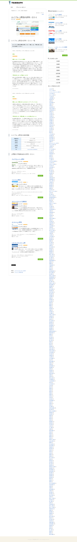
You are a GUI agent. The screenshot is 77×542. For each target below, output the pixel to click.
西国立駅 (51, 460)
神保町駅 (51, 412)
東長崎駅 (51, 328)
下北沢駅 (51, 114)
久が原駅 (51, 128)
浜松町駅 (51, 370)
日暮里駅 (51, 295)
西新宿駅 (51, 468)
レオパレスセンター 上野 (18, 242)
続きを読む (40, 175)
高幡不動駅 (51, 522)
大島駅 (50, 216)
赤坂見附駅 (51, 484)
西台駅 (50, 459)
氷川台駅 (51, 353)
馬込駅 (50, 514)
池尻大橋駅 (51, 361)
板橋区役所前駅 (52, 331)
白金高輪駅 (51, 400)
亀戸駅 (50, 131)
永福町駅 (51, 355)
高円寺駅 (51, 519)
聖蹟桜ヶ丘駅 (51, 439)
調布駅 (50, 480)
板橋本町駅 (51, 332)
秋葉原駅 (51, 421)
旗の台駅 (51, 293)
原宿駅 (50, 188)
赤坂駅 (50, 486)
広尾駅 (50, 245)
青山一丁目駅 (51, 507)
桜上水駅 (51, 337)
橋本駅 (50, 344)
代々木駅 (51, 150)
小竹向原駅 (51, 236)
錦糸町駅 (51, 499)
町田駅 (58, 79)
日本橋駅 (51, 296)
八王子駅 (58, 82)
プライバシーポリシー (21, 7)
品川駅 (50, 192)
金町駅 (50, 496)
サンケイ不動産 (58, 38)
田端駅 (50, 392)
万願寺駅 (51, 99)
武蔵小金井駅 (51, 350)
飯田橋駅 (51, 511)
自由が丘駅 (51, 441)
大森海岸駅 (51, 222)
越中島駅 (51, 492)
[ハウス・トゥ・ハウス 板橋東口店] (52, 51)
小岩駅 (50, 233)
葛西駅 (50, 454)
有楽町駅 (51, 308)
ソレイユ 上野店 (16, 179)
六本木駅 (51, 165)
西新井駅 (51, 465)
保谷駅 (50, 156)
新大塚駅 (51, 274)
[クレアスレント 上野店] (15, 166)
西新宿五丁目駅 (52, 466)
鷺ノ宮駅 (51, 529)
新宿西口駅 (51, 278)
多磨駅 (50, 204)
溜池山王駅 (51, 377)
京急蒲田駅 (51, 137)
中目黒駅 (51, 123)
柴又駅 (50, 335)
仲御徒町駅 (51, 153)
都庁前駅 (51, 493)
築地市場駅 (51, 430)
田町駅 (50, 391)
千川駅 (50, 176)
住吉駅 (50, 155)
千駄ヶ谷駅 (51, 180)
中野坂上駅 (51, 125)
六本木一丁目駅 (52, 164)
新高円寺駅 (51, 292)
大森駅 (50, 224)
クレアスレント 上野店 (18, 159)
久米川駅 (51, 129)
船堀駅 (50, 442)
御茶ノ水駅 (51, 254)
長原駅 (50, 502)
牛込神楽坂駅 (51, 380)
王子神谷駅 (51, 383)
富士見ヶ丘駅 (51, 230)
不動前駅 (51, 119)
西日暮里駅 (51, 469)
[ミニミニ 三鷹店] (52, 35)
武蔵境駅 (51, 346)
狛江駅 (50, 382)
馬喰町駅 (51, 513)
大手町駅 (51, 221)
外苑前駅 (51, 201)
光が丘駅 (51, 158)
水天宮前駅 (51, 352)
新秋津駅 (51, 290)
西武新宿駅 (51, 471)
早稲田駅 (51, 299)
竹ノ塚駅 (51, 427)
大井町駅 (51, 207)
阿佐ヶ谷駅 (51, 505)
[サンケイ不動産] (52, 43)
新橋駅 (50, 287)
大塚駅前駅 (51, 212)
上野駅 (43, 14)
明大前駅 (51, 301)
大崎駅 (50, 219)
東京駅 (50, 319)
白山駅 (50, 397)
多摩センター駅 (52, 203)
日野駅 (50, 298)
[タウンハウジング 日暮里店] (15, 208)
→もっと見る (65, 55)
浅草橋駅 (51, 367)
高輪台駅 (51, 525)
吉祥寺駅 (58, 73)
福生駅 (50, 418)
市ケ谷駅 (51, 242)
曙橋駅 (50, 305)
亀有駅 (50, 132)
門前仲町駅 (51, 504)
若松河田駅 (51, 445)
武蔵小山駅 (51, 347)
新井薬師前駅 (51, 271)
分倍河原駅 (51, 167)
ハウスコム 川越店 (59, 22)
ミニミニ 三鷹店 (58, 30)
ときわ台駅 (51, 93)
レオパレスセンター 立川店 (20, 270)
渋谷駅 (58, 61)
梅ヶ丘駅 (51, 340)
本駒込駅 (51, 316)
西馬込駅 (51, 477)
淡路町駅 (51, 371)
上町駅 (50, 105)
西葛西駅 (51, 475)
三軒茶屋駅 (51, 102)
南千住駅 (51, 183)
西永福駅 (51, 472)
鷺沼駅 (50, 531)
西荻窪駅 (51, 474)
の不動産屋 (24, 10)
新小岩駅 (51, 281)
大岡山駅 (51, 215)
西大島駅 (51, 462)
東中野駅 (51, 317)
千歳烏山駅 (51, 177)
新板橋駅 (51, 286)
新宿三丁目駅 (51, 275)
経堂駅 (50, 433)
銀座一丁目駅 (51, 498)
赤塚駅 (50, 487)
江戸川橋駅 (51, 358)
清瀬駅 (50, 374)
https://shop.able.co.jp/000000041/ (32, 149)
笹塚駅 (50, 429)
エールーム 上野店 (17, 222)
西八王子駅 (51, 457)
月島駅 (50, 307)
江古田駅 (51, 356)
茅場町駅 (51, 447)
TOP (12, 7)
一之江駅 (51, 96)
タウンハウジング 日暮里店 (19, 201)
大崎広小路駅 (51, 218)
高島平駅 (51, 520)
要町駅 (50, 478)
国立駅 (50, 200)
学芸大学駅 (51, 228)
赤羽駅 (50, 490)
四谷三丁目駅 (51, 195)
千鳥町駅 (51, 182)
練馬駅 (50, 436)
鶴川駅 (50, 528)
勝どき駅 (51, 170)
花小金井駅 (51, 444)
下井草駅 (51, 113)
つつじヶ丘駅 (51, 90)
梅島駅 (50, 341)
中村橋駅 (51, 120)
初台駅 (50, 168)
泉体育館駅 (51, 365)
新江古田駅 (51, 289)
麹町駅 (50, 532)
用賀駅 (50, 388)
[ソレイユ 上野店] (15, 187)
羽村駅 (50, 438)
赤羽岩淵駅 (51, 489)
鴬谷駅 (50, 526)
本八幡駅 (51, 313)
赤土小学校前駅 (52, 483)
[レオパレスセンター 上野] (15, 250)
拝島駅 (50, 269)
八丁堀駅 (51, 159)
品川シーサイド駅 (52, 191)
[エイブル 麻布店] (52, 19)
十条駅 (50, 174)
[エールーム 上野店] (15, 229)
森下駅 (50, 343)
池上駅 (50, 359)
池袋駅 (58, 64)
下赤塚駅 (51, 116)
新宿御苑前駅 (51, 277)
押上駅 (50, 268)
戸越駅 (50, 266)
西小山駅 (51, 463)
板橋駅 (50, 334)
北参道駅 (51, 173)
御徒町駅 (51, 251)
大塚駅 (50, 210)
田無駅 (50, 389)
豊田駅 (50, 481)
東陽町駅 (51, 329)
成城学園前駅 (51, 260)
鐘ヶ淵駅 (51, 501)
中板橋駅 (51, 122)
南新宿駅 (51, 185)
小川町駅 (51, 234)
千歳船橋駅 (51, 179)
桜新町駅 (51, 338)
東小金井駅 (51, 320)
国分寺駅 (51, 198)
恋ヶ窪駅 (51, 257)
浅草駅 (50, 368)
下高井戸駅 (51, 117)
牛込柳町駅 (51, 379)
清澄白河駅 (51, 373)
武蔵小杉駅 (51, 349)
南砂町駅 (51, 186)
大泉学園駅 (51, 225)
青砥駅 (50, 510)
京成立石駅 (51, 140)
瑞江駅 (50, 386)
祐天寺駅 (51, 409)
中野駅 (58, 76)
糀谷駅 (50, 432)
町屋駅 (50, 394)
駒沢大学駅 (51, 516)
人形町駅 (51, 146)
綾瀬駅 (50, 435)
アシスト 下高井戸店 (19, 272)
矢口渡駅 (51, 406)
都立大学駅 (51, 495)
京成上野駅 (51, 138)
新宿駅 (58, 67)
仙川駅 (50, 147)
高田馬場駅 (51, 523)
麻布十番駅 (51, 534)
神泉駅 (50, 415)
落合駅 (50, 453)
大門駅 (50, 227)
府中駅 (50, 248)
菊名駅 (50, 451)
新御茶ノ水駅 (51, 283)
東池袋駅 (51, 326)
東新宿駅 (51, 322)
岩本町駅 (51, 239)
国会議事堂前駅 (52, 197)
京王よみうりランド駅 (53, 143)
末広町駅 (51, 311)
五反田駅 (51, 135)
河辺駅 (50, 364)
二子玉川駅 (51, 134)
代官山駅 (51, 152)
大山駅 (50, 213)
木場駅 (50, 310)
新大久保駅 (51, 272)
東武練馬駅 (51, 325)
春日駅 (50, 302)
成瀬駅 (50, 263)
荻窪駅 (50, 450)
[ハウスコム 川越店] (52, 27)
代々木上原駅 (51, 149)
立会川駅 (51, 424)
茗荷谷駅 (51, 448)
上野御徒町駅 (51, 110)
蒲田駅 (58, 70)
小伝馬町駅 (51, 231)
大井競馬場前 (51, 209)
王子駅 (50, 385)
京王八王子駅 (51, 144)
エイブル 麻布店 (58, 14)
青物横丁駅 (51, 508)
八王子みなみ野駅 (52, 161)
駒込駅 (50, 517)
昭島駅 (50, 304)
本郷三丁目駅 (51, 314)
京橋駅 (50, 141)
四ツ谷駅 (51, 194)
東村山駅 (51, 323)
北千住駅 (51, 171)
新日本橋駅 (51, 284)
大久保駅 (51, 206)
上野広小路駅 (51, 108)
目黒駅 (50, 403)
